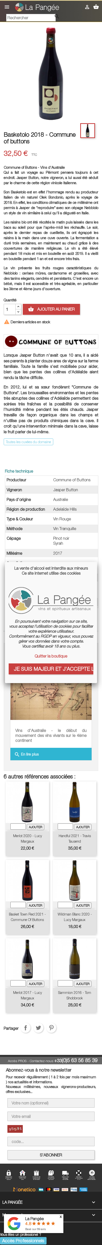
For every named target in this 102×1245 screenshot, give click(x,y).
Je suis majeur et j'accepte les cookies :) (53, 669)
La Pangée (34, 1218)
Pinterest (51, 1028)
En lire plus (26, 755)
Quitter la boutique (51, 656)
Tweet (38, 1028)
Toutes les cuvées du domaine (28, 442)
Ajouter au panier (51, 309)
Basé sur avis (35, 1229)
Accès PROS (17, 1061)
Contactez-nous (41, 1061)
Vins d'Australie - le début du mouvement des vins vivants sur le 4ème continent (51, 735)
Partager (25, 1028)
